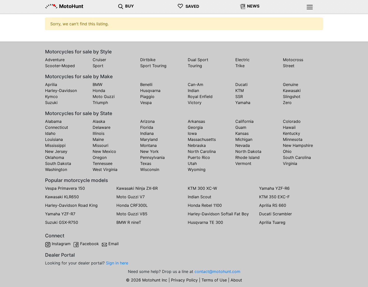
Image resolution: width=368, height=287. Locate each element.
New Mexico (104, 151)
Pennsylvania (152, 157)
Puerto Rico (199, 157)
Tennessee (102, 163)
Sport (98, 65)
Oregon (100, 157)
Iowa (192, 133)
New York (149, 151)
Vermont (243, 163)
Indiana (147, 133)
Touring (195, 65)
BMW (97, 84)
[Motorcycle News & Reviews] (242, 6)
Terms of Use (214, 279)
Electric (242, 59)
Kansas (242, 133)
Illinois (98, 133)
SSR (239, 96)
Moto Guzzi (104, 96)
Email (113, 243)
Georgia (195, 127)
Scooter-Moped (60, 65)
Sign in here (117, 262)
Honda (99, 90)
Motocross (293, 59)
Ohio (287, 151)
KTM (239, 90)
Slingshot (291, 96)
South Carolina (297, 157)
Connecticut (56, 127)
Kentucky (291, 133)
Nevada (242, 145)
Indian (193, 90)
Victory (195, 102)
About (236, 279)
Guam (240, 127)
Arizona (147, 121)
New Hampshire (298, 145)
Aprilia (51, 84)
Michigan (243, 139)
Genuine (290, 84)
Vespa (146, 102)
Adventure (55, 59)
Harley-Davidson (61, 90)
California (244, 121)
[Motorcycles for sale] (120, 6)
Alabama (53, 121)
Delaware (101, 127)
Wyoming (197, 169)
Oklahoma (54, 157)
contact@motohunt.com (217, 271)
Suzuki (51, 102)
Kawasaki (292, 90)
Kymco (51, 96)
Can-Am (195, 84)
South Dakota (58, 163)
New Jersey (56, 151)
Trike (240, 65)
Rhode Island (247, 157)
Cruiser (99, 59)
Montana (148, 145)
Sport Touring (153, 65)
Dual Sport (198, 59)
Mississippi (55, 145)
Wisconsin (149, 169)
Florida (146, 127)
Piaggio (147, 96)
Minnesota (292, 139)
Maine (98, 139)
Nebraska (197, 145)
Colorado (292, 121)
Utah (192, 163)
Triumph (100, 102)
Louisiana (54, 139)
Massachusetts (202, 139)
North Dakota (248, 151)
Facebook (89, 243)
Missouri (100, 145)
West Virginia (105, 169)
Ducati (241, 84)
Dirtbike (147, 59)
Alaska (99, 121)
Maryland (149, 139)
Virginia (290, 163)
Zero (287, 102)
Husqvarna (150, 90)
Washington (56, 169)
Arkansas (196, 121)
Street (288, 65)
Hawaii (289, 127)
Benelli (146, 84)
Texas (145, 163)
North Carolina (202, 151)
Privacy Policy (184, 279)
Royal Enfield (200, 96)
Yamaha (242, 102)
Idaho (50, 133)
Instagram (61, 243)
